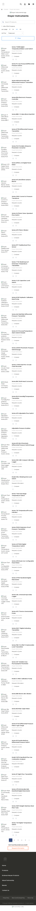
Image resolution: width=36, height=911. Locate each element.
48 (17, 29)
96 (20, 29)
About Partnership (8, 880)
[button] (13, 59)
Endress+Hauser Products (10, 875)
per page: (5, 29)
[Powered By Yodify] (18, 908)
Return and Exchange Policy (18, 897)
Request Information (18, 848)
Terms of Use (30, 897)
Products (5, 870)
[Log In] (25, 4)
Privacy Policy (6, 897)
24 (13, 29)
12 (9, 29)
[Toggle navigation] (33, 4)
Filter (19, 38)
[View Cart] (29, 4)
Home (4, 865)
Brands (4, 885)
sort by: (4, 33)
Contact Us (5, 890)
